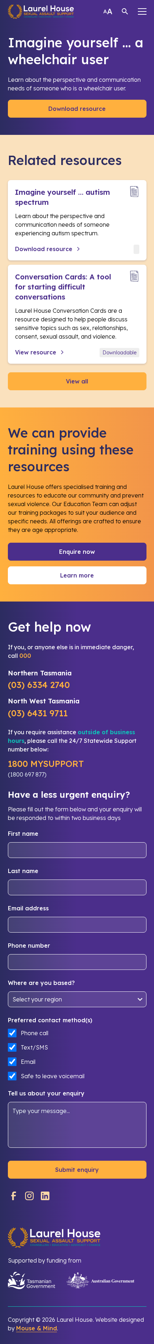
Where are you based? (41, 982)
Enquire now (77, 551)
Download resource (77, 108)
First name (23, 833)
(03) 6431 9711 (38, 713)
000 (25, 655)
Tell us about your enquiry (46, 1093)
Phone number (29, 945)
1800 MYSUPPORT (46, 763)
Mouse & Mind (36, 1328)
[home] (41, 11)
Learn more (77, 575)
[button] (142, 11)
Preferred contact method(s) (50, 1020)
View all (77, 381)
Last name (23, 870)
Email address (28, 908)
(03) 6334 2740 (39, 684)
